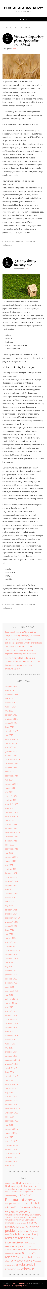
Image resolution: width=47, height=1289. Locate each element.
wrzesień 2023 (11, 804)
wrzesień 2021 (11, 881)
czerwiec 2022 (11, 849)
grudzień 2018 (11, 974)
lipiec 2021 (9, 889)
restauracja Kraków (18, 1246)
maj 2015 (9, 1125)
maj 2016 (9, 1080)
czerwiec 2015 (11, 1121)
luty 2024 (9, 792)
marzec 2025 (11, 743)
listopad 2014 (11, 1149)
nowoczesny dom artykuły (17, 1214)
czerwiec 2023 (11, 812)
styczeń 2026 (11, 715)
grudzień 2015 (11, 1100)
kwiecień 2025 (11, 739)
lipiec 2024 (9, 771)
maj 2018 (9, 995)
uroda (20, 1264)
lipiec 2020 (9, 930)
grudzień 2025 (11, 719)
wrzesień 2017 (11, 1023)
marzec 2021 (11, 901)
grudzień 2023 (11, 800)
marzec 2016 (11, 1088)
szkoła (7, 1261)
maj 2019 (9, 962)
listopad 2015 (11, 1104)
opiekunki (25, 1223)
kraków (30, 1200)
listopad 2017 (11, 1015)
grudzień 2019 (11, 946)
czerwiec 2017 (11, 1035)
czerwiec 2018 (11, 991)
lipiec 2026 (9, 690)
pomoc (33, 1222)
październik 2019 (12, 950)
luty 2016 (9, 1092)
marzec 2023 (11, 820)
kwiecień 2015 (11, 1129)
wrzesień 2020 (11, 922)
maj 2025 (9, 735)
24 (7, 260)
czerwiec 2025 (11, 731)
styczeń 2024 (11, 796)
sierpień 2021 (11, 885)
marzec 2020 (11, 938)
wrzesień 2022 (11, 836)
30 (7, 36)
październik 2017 (12, 1019)
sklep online (16, 1253)
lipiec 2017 (9, 1031)
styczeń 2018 (11, 1011)
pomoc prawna (16, 1226)
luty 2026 (9, 711)
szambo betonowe (29, 1257)
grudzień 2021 (11, 869)
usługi (18, 1269)
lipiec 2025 (9, 727)
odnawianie (18, 1223)
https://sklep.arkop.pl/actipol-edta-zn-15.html (29, 40)
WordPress (7, 1285)
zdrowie (27, 1268)
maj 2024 (9, 780)
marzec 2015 (11, 1133)
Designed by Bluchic (20, 1285)
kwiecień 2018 (11, 999)
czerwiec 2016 (11, 1076)
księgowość (10, 1203)
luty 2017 (9, 1048)
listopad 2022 (11, 828)
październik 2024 (12, 759)
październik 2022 (12, 832)
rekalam (11, 1238)
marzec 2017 (11, 1044)
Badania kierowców (28, 1183)
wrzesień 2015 (11, 1113)
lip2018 (7, 39)
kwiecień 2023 (11, 816)
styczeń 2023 (11, 824)
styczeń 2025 (11, 747)
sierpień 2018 (11, 983)
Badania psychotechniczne (21, 1186)
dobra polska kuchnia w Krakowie (15, 1192)
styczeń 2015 (11, 1141)
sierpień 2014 (11, 1161)
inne (14, 48)
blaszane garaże (23, 1189)
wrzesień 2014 (11, 1157)
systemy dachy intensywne (25, 262)
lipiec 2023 (9, 808)
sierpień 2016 (11, 1068)
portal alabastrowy (23, 8)
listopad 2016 (11, 1056)
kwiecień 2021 (11, 897)
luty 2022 (9, 865)
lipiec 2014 (9, 1165)
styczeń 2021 (11, 910)
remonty (24, 1242)
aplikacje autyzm (10, 1183)
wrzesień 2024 (11, 763)
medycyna (23, 1211)
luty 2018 (9, 1007)
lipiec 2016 (9, 1072)
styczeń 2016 (11, 1096)
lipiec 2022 (9, 845)
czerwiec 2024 (11, 776)
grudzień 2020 (11, 914)
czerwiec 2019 (11, 958)
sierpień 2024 (11, 767)
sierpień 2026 (11, 686)
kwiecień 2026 (11, 702)
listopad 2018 (11, 979)
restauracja (31, 1243)
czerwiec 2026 (11, 694)
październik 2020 (12, 918)
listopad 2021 (11, 873)
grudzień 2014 (11, 1145)
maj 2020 (9, 934)
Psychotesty (17, 1234)
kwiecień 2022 (11, 857)
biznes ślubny (11, 1189)
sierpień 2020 (11, 926)
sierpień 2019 (11, 954)
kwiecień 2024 (11, 784)
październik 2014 (12, 1153)
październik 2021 (12, 877)
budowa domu (34, 1189)
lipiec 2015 (9, 1117)
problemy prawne (18, 1230)
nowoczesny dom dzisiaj (25, 1217)
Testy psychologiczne (22, 1260)
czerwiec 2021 (11, 893)
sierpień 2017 (11, 1027)
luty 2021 (9, 905)
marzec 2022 (11, 861)
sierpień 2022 (11, 841)
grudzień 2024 (11, 751)
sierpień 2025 (11, 723)
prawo (34, 1226)
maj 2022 (9, 853)
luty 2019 (9, 966)
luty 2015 (9, 1137)
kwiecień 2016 (11, 1084)
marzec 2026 (11, 707)
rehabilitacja (31, 1234)
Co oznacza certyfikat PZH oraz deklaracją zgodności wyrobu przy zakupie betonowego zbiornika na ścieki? (23, 643)
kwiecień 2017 (11, 1039)
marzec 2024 (11, 788)
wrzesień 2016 (11, 1064)
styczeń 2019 (11, 970)
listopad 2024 (11, 755)
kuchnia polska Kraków (23, 1204)
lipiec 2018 (9, 987)
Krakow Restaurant (18, 1197)
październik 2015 (12, 1108)
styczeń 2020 (11, 942)
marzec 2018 (11, 1003)
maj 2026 (9, 698)
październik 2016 (12, 1060)
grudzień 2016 (11, 1052)
